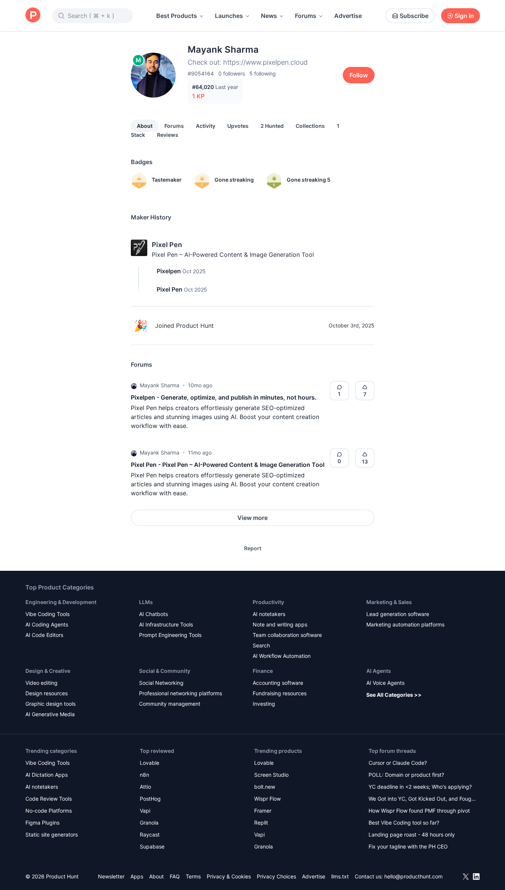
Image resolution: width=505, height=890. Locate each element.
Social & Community (164, 671)
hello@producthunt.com (413, 876)
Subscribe (414, 15)
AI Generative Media (50, 714)
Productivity (268, 602)
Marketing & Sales (389, 602)
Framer (262, 810)
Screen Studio (271, 775)
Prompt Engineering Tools (170, 635)
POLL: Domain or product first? (406, 775)
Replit (261, 822)
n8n (144, 775)
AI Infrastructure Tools (166, 624)
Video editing (41, 683)
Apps (136, 876)
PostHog (150, 798)
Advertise (348, 15)
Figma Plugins (42, 822)
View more (252, 517)
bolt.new (264, 786)
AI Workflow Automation (282, 656)
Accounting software (278, 683)
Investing (264, 703)
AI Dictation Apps (46, 775)
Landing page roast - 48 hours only (412, 834)
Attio (145, 786)
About (145, 126)
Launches (229, 15)
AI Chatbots (153, 614)
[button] (134, 385)
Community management (169, 703)
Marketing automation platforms (405, 624)
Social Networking (161, 683)
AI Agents (378, 671)
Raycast (150, 834)
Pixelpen (169, 271)
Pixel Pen (167, 245)
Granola (149, 822)
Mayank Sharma (159, 385)
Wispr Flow (267, 798)
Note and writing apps (280, 624)
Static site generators (51, 834)
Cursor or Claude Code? (398, 763)
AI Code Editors (44, 635)
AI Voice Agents (385, 683)
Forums (305, 15)
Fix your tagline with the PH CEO (408, 846)
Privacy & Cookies (229, 876)
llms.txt (340, 876)
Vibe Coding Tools (47, 614)
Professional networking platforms (180, 693)
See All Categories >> (394, 695)
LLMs (146, 602)
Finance (263, 671)
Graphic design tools (50, 703)
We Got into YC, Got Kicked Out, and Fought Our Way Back (422, 799)
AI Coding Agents (46, 624)
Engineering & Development (60, 602)
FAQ (175, 876)
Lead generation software (397, 614)
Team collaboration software (287, 635)
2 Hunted (272, 126)
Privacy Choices (276, 876)
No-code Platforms (48, 810)
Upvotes (238, 126)
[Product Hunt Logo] (32, 15)
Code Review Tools (48, 798)
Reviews (167, 135)
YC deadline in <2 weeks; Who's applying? (420, 786)
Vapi (145, 810)
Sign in (464, 15)
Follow (359, 75)
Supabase (152, 846)
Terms (193, 876)
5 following (262, 73)
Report (252, 548)
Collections (310, 126)
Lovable (149, 763)
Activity (205, 126)
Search (261, 645)
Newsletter (111, 876)
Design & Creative (47, 671)
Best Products (176, 15)
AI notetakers (269, 614)
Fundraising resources (280, 693)
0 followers (231, 73)
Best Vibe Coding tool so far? (404, 822)
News (269, 15)
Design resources (46, 693)
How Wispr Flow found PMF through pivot (419, 810)
